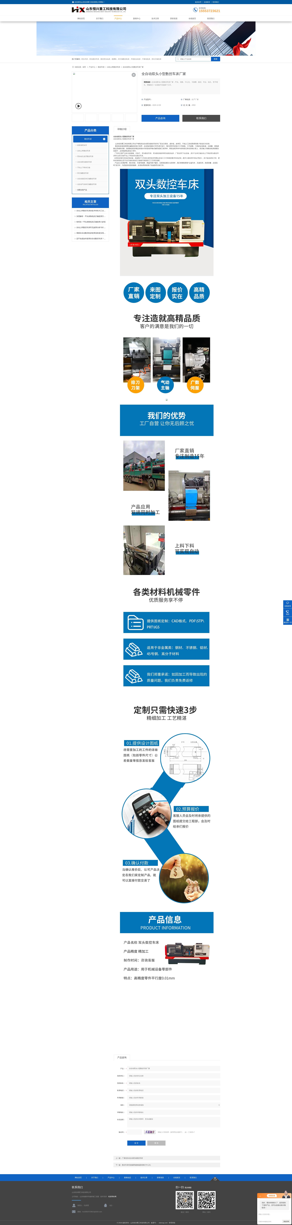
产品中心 (118, 18)
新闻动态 (127, 1178)
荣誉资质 (173, 18)
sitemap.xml (163, 1223)
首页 (84, 67)
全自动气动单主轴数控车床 (86, 184)
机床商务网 (112, 1196)
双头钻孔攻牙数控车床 (85, 156)
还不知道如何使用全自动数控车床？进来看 (91, 239)
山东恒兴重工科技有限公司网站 (92, 2)
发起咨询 (286, 1221)
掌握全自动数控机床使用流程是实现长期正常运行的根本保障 (91, 233)
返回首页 (198, 2)
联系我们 (216, 2)
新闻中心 (136, 18)
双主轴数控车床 (83, 173)
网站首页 (81, 18)
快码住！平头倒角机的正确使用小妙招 (91, 222)
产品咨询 (160, 118)
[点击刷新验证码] (149, 1132)
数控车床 (101, 67)
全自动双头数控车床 (84, 162)
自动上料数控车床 (113, 67)
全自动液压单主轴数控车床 (86, 179)
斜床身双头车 (82, 145)
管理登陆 (172, 1223)
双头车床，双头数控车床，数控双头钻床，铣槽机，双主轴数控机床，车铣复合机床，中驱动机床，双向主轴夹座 (121, 59)
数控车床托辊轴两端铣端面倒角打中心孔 (136, 1165)
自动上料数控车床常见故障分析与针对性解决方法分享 (91, 227)
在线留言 (207, 2)
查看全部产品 (82, 190)
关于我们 (99, 18)
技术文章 (155, 18)
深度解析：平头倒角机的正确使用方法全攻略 (91, 216)
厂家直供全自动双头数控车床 (132, 1158)
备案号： (154, 1223)
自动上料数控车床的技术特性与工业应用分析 (91, 211)
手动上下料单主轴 (83, 167)
